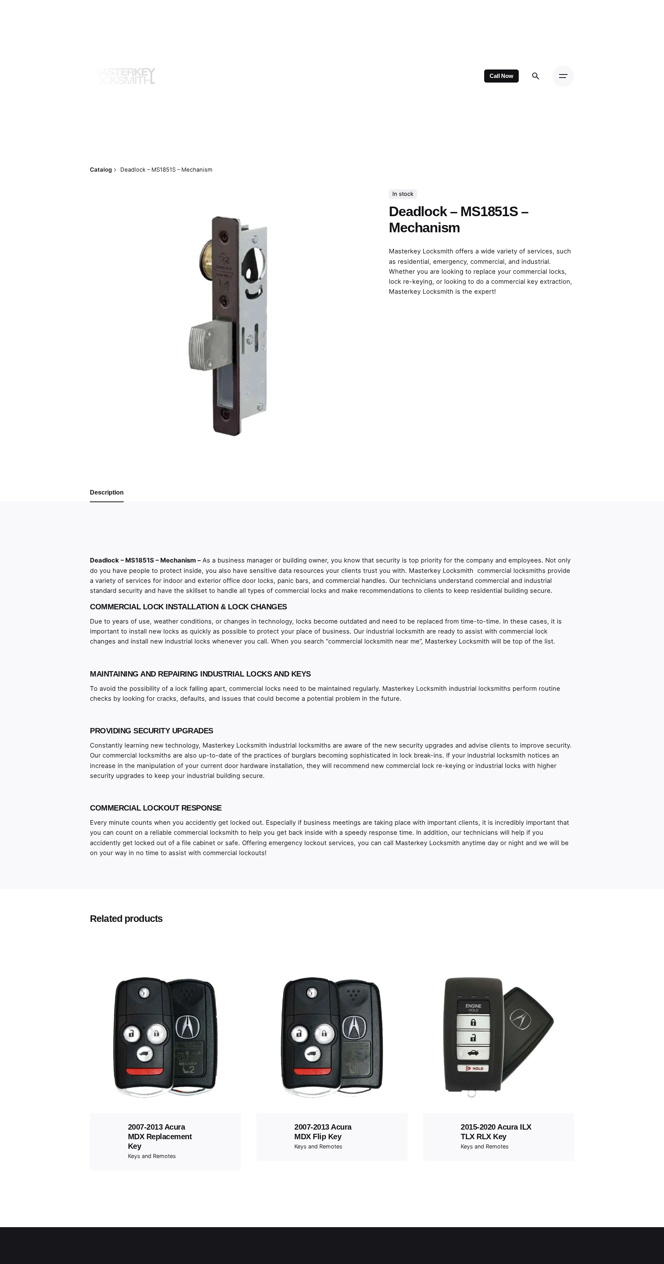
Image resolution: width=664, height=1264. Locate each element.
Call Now (501, 76)
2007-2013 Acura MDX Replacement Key (160, 1136)
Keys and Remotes (152, 1156)
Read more (165, 1072)
